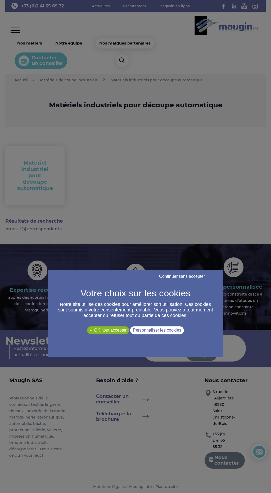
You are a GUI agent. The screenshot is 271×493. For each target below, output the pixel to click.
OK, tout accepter (110, 330)
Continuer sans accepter (182, 276)
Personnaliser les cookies (157, 330)
